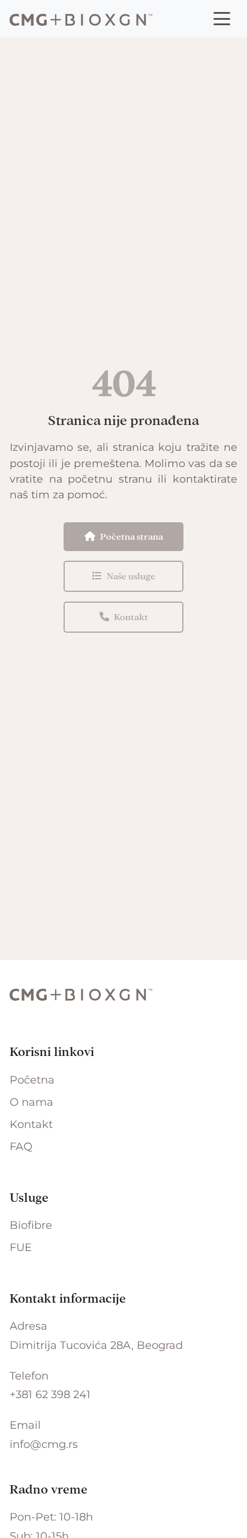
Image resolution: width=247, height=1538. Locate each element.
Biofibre (31, 1225)
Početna (32, 1080)
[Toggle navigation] (221, 18)
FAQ (21, 1146)
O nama (31, 1102)
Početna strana (131, 536)
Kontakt (131, 617)
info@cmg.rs (44, 1444)
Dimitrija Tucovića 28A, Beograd (96, 1345)
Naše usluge (131, 576)
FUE (21, 1247)
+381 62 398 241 (50, 1394)
